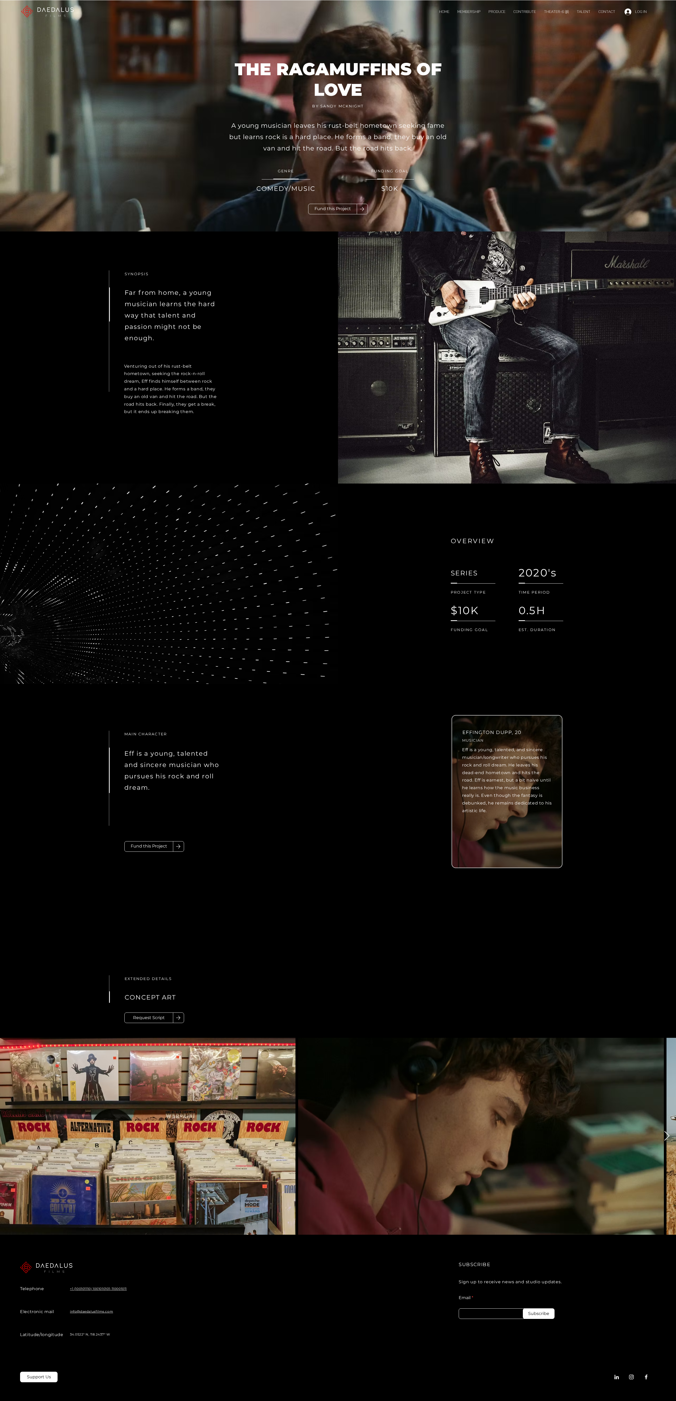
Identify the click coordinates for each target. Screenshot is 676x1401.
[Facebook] (646, 1377)
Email (465, 1298)
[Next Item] (667, 1136)
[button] (583, 11)
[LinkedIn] (616, 1377)
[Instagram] (631, 1377)
